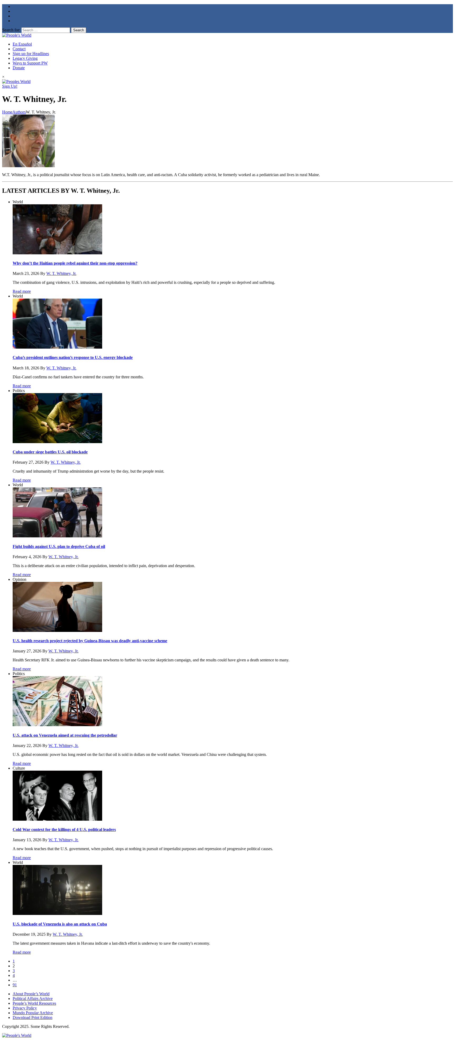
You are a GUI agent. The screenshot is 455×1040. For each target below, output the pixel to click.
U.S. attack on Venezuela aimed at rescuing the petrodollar (65, 735)
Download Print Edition (32, 1017)
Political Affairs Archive (33, 998)
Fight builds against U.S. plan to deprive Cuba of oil (59, 546)
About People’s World (31, 994)
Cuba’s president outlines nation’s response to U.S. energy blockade (73, 357)
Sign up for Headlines (31, 53)
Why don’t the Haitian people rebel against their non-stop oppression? (75, 263)
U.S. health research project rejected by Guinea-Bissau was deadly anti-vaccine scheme (90, 640)
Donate (19, 68)
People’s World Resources (34, 1003)
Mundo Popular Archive (33, 1013)
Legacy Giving (25, 58)
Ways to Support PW (30, 63)
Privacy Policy (25, 1008)
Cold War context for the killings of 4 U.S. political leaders (64, 829)
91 (15, 985)
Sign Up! (9, 86)
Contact (19, 49)
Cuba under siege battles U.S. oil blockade (50, 452)
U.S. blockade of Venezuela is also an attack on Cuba (60, 924)
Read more (22, 291)
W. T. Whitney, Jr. (61, 273)
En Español (22, 44)
